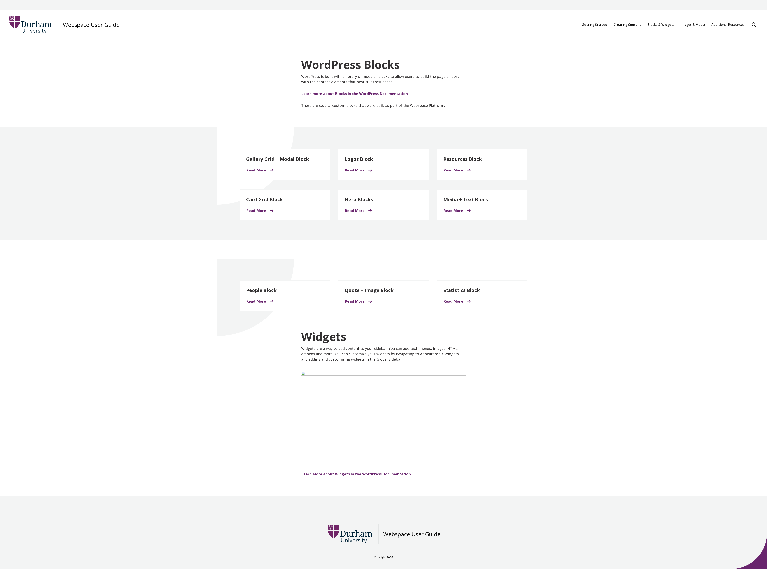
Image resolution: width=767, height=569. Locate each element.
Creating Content (627, 24)
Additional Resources (727, 24)
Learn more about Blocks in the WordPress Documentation (354, 93)
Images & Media (693, 24)
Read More (256, 170)
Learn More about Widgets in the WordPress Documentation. (356, 474)
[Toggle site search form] (754, 24)
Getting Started (594, 24)
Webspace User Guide (91, 24)
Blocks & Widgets (661, 24)
